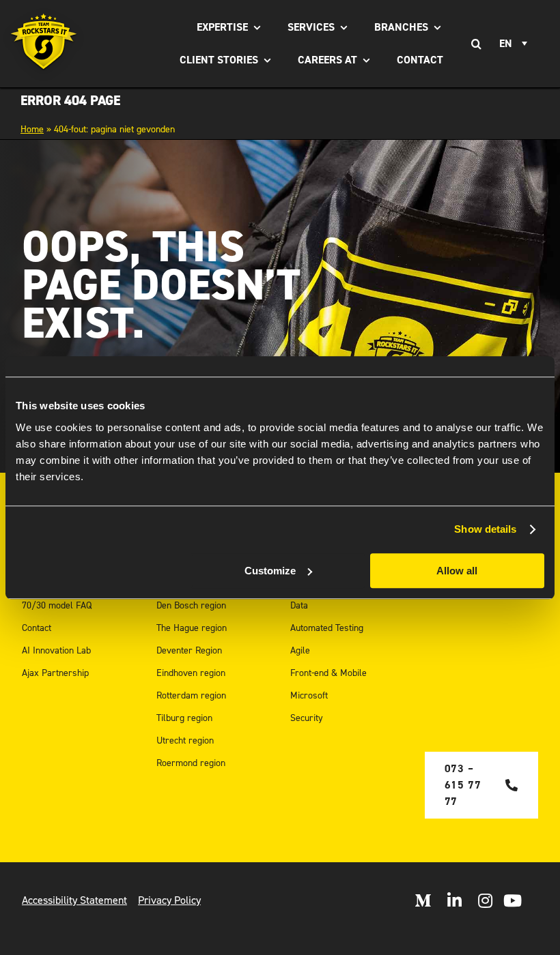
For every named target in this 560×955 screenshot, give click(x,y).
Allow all (456, 570)
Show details (485, 529)
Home (32, 129)
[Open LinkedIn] (454, 900)
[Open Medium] (423, 900)
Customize (270, 570)
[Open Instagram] (485, 900)
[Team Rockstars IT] (44, 43)
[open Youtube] (512, 900)
